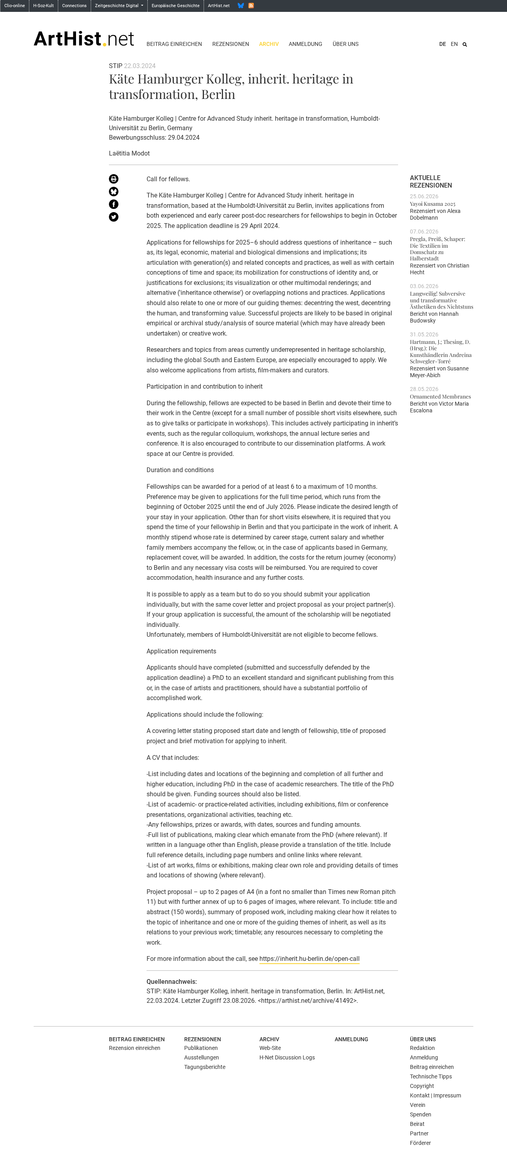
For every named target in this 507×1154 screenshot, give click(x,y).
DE (442, 44)
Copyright (422, 1086)
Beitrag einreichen (174, 44)
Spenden (420, 1114)
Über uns (345, 44)
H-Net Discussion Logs (287, 1057)
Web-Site (270, 1048)
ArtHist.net (219, 5)
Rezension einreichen (134, 1048)
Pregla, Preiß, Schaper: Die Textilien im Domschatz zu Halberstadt (437, 248)
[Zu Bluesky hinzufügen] (122, 193)
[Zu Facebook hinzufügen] (122, 205)
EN (454, 44)
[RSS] (251, 5)
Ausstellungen (201, 1057)
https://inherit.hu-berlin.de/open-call (309, 958)
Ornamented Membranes (440, 396)
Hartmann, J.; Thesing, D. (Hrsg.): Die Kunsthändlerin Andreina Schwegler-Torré (441, 351)
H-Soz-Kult (43, 5)
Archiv (269, 44)
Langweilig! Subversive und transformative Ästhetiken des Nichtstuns (441, 300)
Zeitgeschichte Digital (117, 5)
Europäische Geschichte (176, 5)
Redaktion (422, 1048)
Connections (74, 5)
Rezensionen (230, 44)
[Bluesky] (241, 5)
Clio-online (14, 5)
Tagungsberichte (204, 1067)
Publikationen (201, 1048)
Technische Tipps (431, 1076)
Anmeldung (305, 44)
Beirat (417, 1124)
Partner (419, 1133)
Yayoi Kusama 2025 (433, 203)
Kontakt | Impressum (435, 1095)
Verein (417, 1105)
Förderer (420, 1143)
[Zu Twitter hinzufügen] (122, 218)
